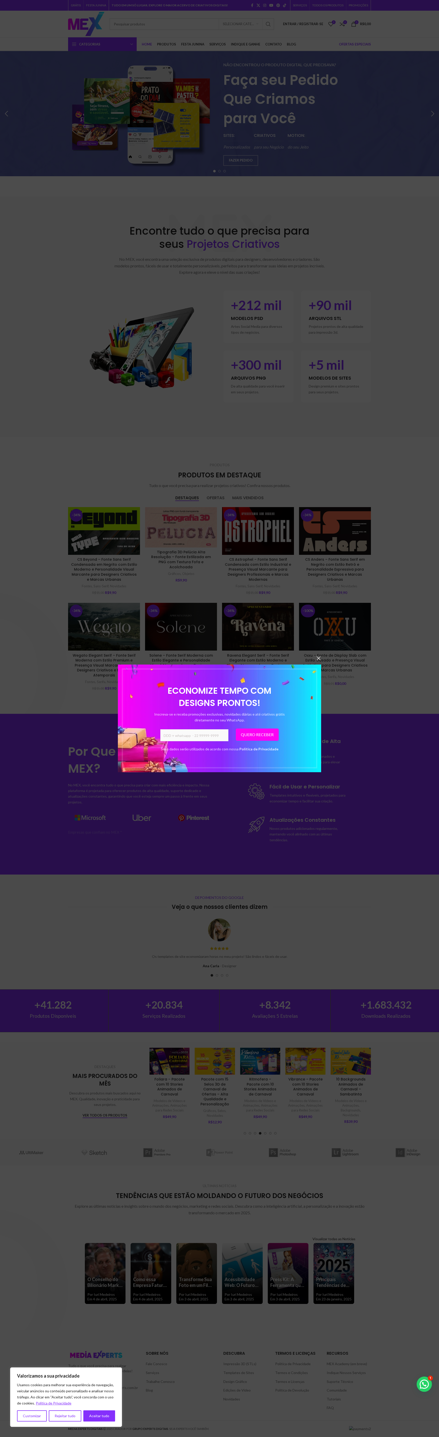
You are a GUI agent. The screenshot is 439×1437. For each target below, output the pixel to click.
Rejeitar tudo (65, 1416)
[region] (66, 1397)
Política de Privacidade (258, 749)
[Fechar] (318, 658)
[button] (424, 1384)
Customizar (32, 1416)
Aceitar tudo (99, 1416)
